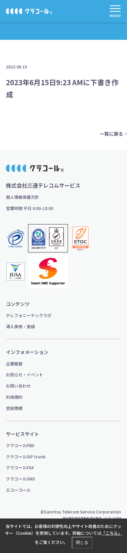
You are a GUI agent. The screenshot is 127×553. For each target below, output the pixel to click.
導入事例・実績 (20, 326)
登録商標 (14, 408)
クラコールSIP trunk (25, 457)
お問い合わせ (18, 386)
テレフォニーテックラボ (28, 315)
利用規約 (14, 397)
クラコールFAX (20, 467)
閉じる (82, 542)
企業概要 (14, 364)
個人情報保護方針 (22, 197)
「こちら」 (111, 533)
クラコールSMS (20, 479)
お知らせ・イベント (24, 375)
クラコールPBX (20, 445)
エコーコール (18, 490)
